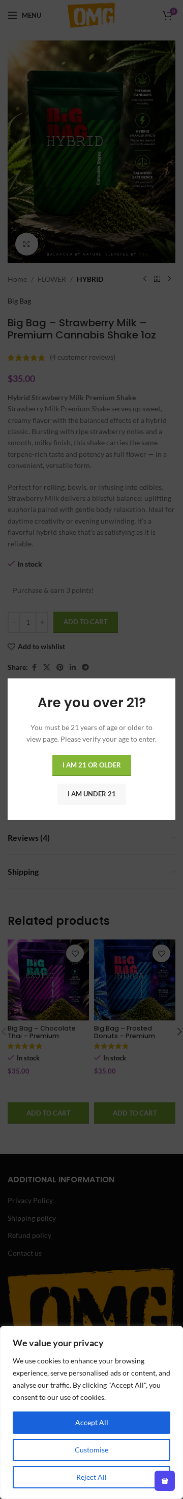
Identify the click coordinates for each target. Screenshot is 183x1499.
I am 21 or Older (92, 765)
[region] (91, 1412)
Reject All (91, 1477)
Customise (91, 1449)
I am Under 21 (92, 794)
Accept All (91, 1422)
